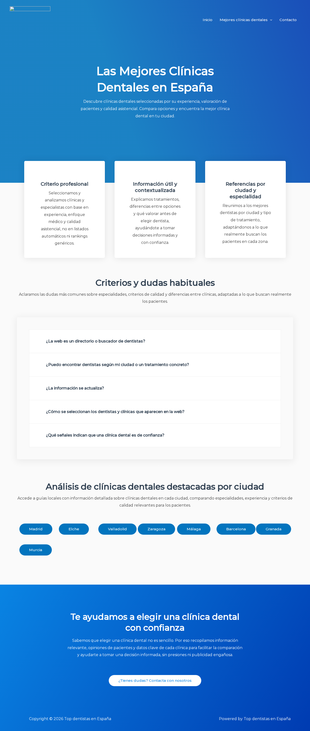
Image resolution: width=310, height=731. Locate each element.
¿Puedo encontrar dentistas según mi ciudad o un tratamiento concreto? (117, 364)
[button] (155, 341)
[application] (270, 19)
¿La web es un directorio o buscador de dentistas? (95, 341)
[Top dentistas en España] (30, 19)
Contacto (288, 19)
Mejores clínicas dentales (244, 19)
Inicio (207, 19)
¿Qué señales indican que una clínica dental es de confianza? (105, 435)
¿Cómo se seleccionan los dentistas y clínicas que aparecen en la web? (115, 411)
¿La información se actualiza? (75, 388)
